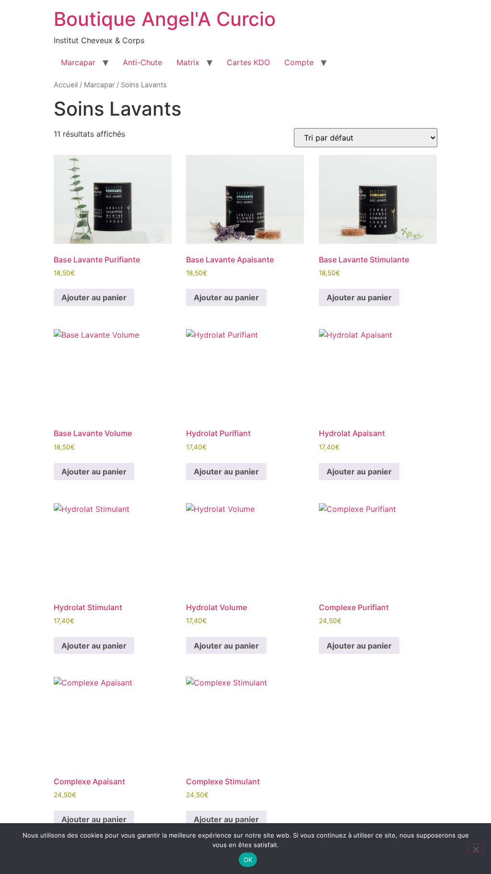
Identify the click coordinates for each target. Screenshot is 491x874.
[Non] (476, 848)
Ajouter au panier (94, 297)
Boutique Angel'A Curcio (165, 19)
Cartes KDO (248, 62)
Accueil (66, 85)
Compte (299, 62)
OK (248, 859)
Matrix (187, 62)
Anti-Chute (142, 62)
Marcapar (78, 62)
